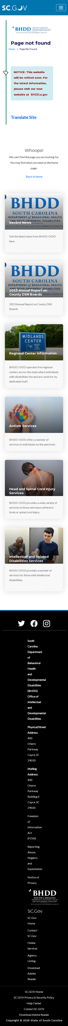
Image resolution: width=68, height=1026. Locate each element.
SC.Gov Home (32, 920)
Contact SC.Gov (32, 933)
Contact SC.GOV (34, 1009)
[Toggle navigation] (61, 7)
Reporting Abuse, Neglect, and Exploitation (35, 858)
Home (12, 48)
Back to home (34, 176)
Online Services (32, 945)
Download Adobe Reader (34, 973)
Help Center (34, 1003)
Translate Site (23, 117)
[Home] (32, 30)
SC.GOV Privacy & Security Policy (34, 997)
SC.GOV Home (34, 991)
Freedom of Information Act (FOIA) (35, 827)
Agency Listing (32, 958)
